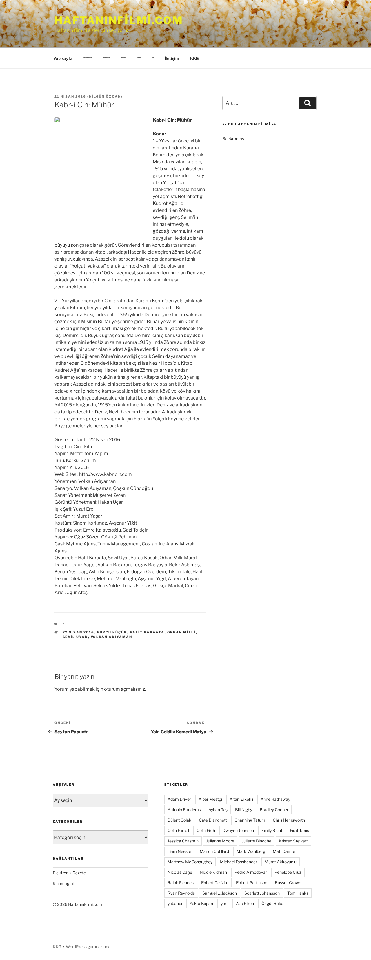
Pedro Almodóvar (250, 872)
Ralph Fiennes (181, 882)
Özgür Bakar (273, 903)
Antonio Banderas (184, 809)
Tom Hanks (297, 893)
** (139, 58)
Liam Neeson (180, 851)
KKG (194, 58)
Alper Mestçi (210, 799)
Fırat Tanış (299, 830)
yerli (224, 903)
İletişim (172, 58)
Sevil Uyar (75, 637)
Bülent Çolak (179, 820)
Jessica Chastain (183, 840)
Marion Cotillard (214, 851)
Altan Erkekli (241, 799)
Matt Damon (284, 851)
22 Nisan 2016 (78, 632)
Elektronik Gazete (69, 872)
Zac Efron (245, 903)
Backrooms (233, 138)
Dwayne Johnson (238, 830)
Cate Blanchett (213, 820)
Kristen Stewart (293, 840)
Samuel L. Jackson (219, 893)
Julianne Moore (220, 840)
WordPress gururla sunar (89, 946)
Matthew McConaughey (190, 861)
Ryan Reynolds (181, 893)
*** (123, 58)
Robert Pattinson (251, 882)
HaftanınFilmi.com (118, 20)
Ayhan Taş (218, 809)
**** (106, 58)
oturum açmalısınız (124, 689)
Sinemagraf (63, 883)
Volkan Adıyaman (111, 637)
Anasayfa (63, 58)
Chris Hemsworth (289, 820)
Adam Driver (179, 799)
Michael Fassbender (238, 861)
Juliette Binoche (256, 840)
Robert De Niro (214, 882)
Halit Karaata (147, 632)
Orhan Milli (181, 632)
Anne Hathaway (275, 799)
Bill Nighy (243, 809)
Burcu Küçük (112, 632)
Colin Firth (206, 830)
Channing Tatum (249, 820)
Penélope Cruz (287, 872)
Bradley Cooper (274, 809)
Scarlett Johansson (262, 893)
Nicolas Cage (180, 872)
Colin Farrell (178, 830)
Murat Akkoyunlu (281, 861)
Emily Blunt (271, 830)
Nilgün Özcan (105, 96)
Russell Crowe (288, 882)
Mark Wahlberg (251, 851)
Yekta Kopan (201, 903)
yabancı (175, 903)
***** (87, 58)
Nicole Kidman (213, 872)
